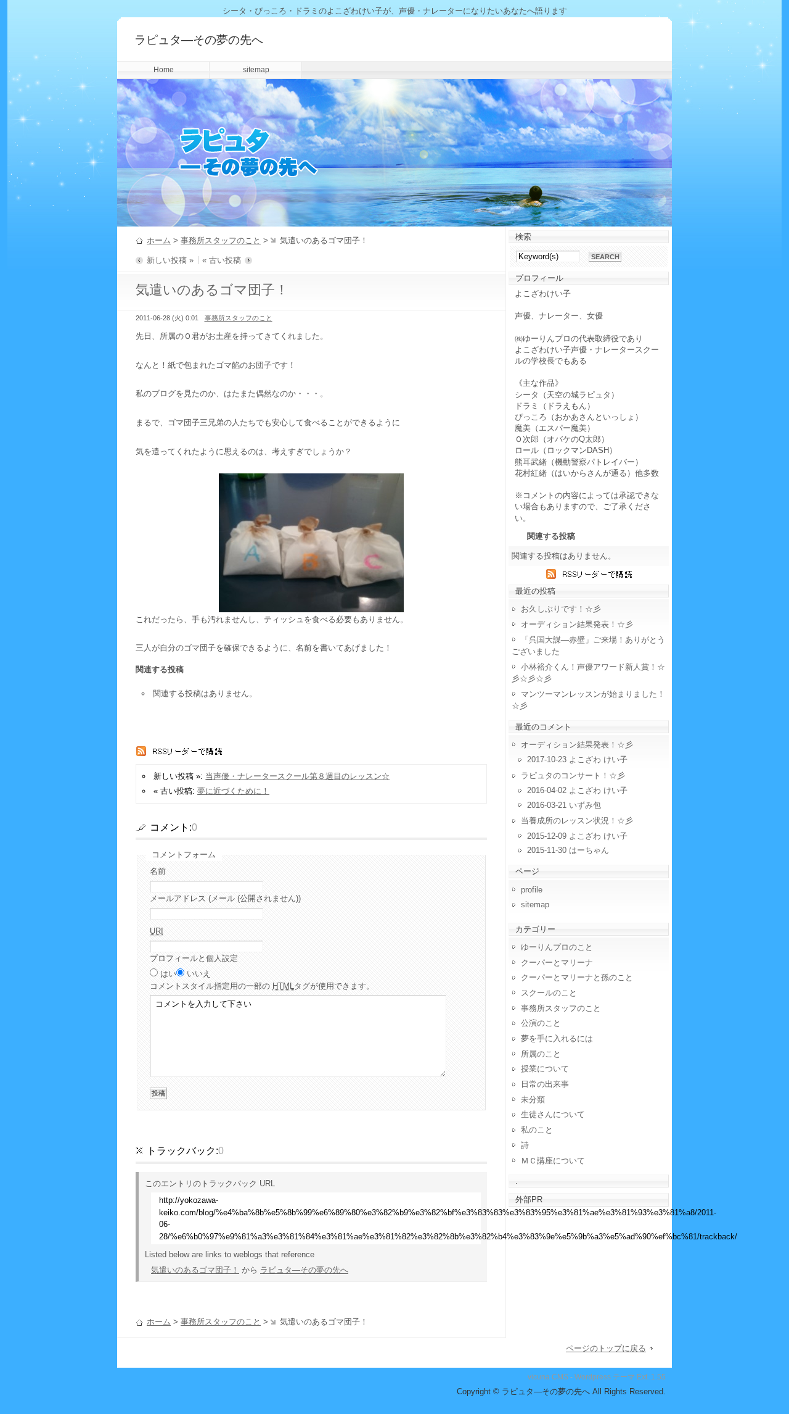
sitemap (256, 69)
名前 (158, 871)
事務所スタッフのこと (221, 240)
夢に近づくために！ (233, 791)
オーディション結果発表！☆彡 (577, 624)
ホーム (159, 240)
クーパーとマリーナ (557, 962)
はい (168, 973)
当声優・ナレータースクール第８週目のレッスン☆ (297, 776)
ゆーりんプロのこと (557, 947)
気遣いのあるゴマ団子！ (195, 1270)
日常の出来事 (545, 1084)
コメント (262, 986)
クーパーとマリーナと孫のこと (577, 977)
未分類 (533, 1099)
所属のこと (541, 1053)
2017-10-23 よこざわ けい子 (577, 759)
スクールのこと (549, 992)
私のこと (537, 1129)
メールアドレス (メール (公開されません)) (225, 898)
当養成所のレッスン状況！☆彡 (577, 820)
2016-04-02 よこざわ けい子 (577, 790)
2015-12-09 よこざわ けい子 (577, 836)
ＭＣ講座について (553, 1160)
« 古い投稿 (221, 260)
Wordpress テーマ (604, 1377)
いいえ (199, 973)
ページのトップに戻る (606, 1348)
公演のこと (541, 1023)
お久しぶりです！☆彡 (561, 608)
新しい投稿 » (170, 260)
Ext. (643, 1377)
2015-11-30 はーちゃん (568, 850)
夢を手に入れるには (557, 1038)
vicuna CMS (548, 1377)
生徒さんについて (553, 1114)
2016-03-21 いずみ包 (564, 805)
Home (163, 69)
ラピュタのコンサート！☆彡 (573, 775)
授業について (545, 1068)
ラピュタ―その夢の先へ (198, 39)
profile (531, 889)
